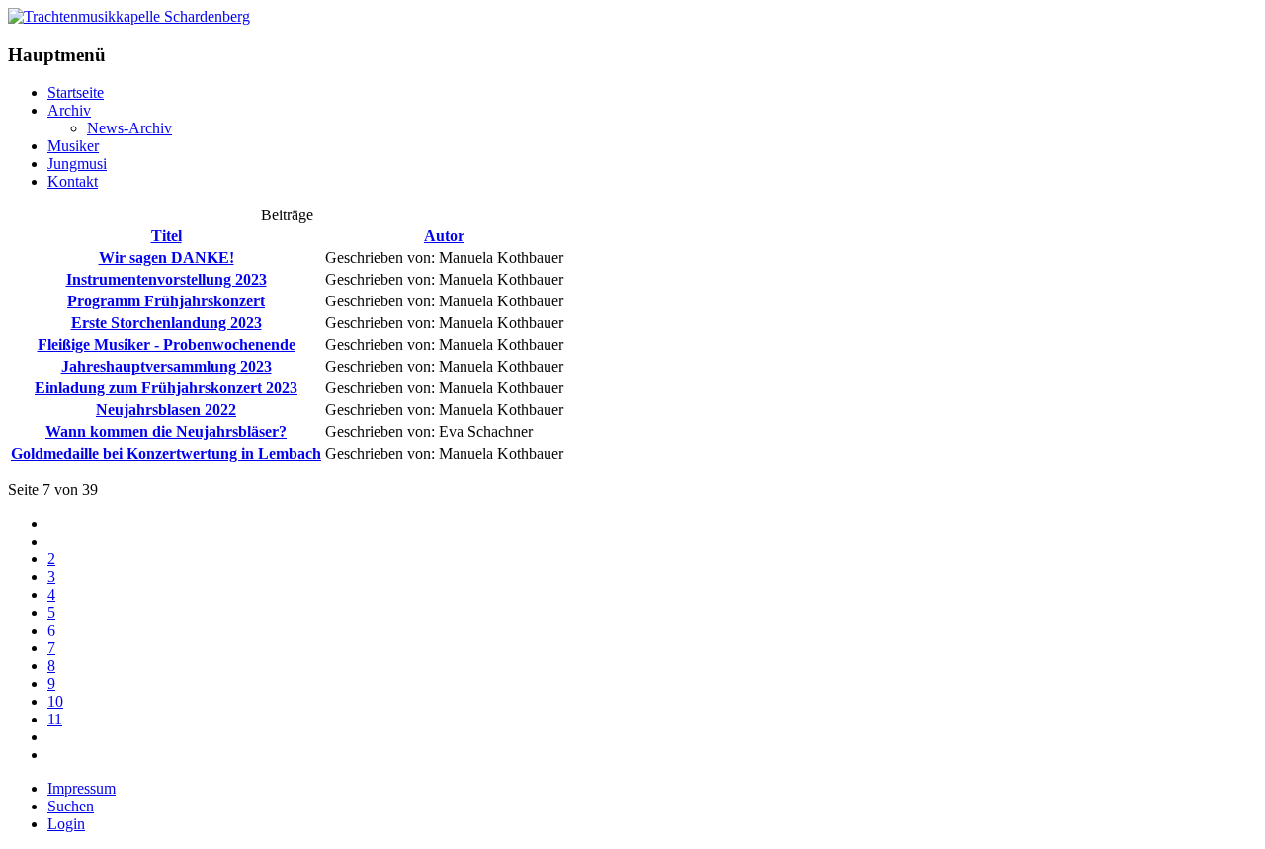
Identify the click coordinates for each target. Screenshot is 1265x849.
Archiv (69, 110)
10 (55, 701)
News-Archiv (129, 128)
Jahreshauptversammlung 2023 (166, 366)
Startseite (75, 92)
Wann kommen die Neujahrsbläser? (166, 431)
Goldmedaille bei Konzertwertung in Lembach (166, 453)
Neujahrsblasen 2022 (166, 409)
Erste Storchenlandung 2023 (166, 322)
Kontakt (72, 181)
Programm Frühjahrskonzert (166, 301)
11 (54, 719)
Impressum (81, 788)
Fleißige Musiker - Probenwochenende (166, 344)
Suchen (70, 806)
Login (66, 823)
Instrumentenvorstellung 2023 (166, 279)
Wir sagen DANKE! (166, 257)
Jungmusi (77, 163)
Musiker (73, 145)
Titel (166, 235)
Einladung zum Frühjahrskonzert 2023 (166, 388)
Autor (444, 235)
